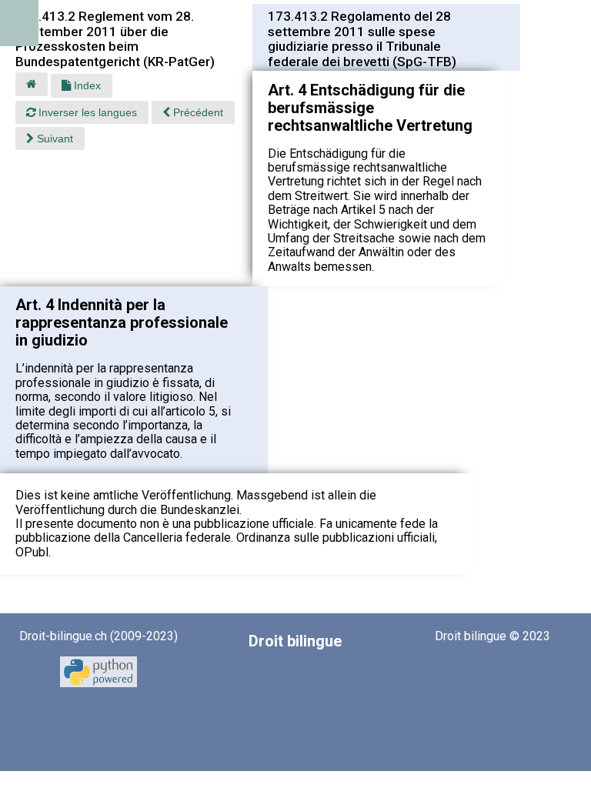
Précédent (196, 112)
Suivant (53, 138)
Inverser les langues (86, 112)
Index (86, 85)
